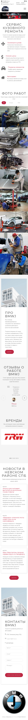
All (3, 102)
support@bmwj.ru (12, 639)
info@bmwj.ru (6, 1)
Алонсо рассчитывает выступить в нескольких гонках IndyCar (12, 490)
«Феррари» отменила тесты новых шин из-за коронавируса (13, 519)
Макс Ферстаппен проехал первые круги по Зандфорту (14, 553)
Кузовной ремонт (21, 4)
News (5, 486)
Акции (22, 2)
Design (11, 102)
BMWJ (18, 2)
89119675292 (5, 2)
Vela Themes (14, 716)
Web (19, 102)
